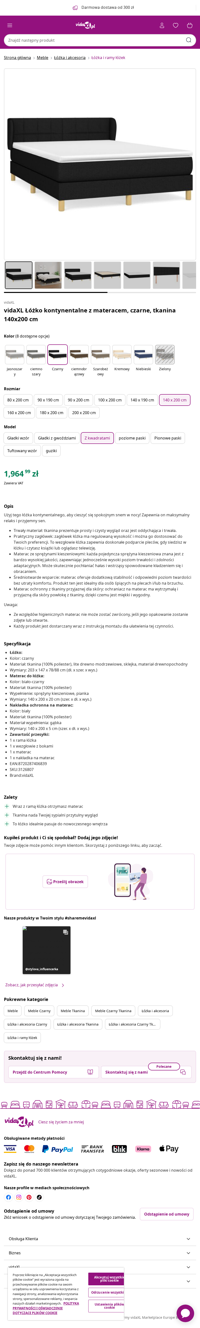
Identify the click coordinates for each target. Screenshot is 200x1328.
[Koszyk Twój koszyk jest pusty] (190, 25)
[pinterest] (29, 1197)
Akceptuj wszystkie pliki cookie (109, 1279)
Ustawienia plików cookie (109, 1306)
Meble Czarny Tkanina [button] (113, 1010)
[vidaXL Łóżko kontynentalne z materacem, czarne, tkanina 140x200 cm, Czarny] (100, 164)
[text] (21, 475)
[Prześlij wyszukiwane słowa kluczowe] (189, 40)
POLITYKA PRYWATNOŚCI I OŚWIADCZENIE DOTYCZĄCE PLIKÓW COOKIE (46, 1308)
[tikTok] (39, 1197)
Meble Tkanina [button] (73, 1010)
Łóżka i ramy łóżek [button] (22, 1037)
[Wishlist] (175, 25)
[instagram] (18, 1197)
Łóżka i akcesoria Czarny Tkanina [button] (134, 1024)
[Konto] (162, 25)
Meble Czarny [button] (39, 1010)
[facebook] (8, 1197)
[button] (14, 361)
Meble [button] (13, 1010)
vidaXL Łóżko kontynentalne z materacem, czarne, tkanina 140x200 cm (90, 314)
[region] (66, 1294)
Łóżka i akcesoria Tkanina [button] (78, 1024)
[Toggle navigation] (10, 25)
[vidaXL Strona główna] (85, 25)
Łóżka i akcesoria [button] (155, 1010)
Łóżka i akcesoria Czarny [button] (27, 1024)
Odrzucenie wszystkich (109, 1292)
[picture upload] (131, 881)
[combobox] (100, 40)
